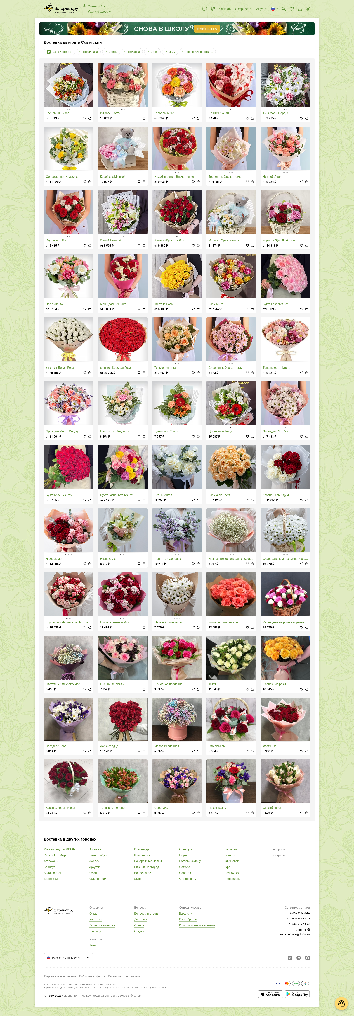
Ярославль (232, 879)
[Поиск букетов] (283, 9)
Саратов (185, 873)
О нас (93, 913)
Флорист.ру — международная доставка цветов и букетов (101, 995)
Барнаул (49, 867)
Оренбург (185, 849)
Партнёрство (188, 919)
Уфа (227, 867)
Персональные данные (60, 976)
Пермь (183, 855)
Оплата (139, 925)
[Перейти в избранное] (292, 9)
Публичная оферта (92, 976)
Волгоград (51, 879)
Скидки (139, 931)
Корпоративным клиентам (197, 925)
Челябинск (231, 873)
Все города (277, 849)
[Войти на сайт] (308, 9)
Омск (137, 879)
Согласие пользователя (124, 976)
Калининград (98, 879)
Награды (95, 931)
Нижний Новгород (146, 867)
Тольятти (230, 849)
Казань (93, 873)
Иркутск (94, 867)
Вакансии (185, 913)
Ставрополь (187, 879)
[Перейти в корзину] (300, 9)
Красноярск (142, 855)
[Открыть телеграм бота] (298, 958)
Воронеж (95, 849)
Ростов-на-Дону (190, 861)
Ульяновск (231, 861)
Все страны (277, 855)
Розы (92, 945)
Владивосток (52, 873)
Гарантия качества (102, 925)
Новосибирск (143, 873)
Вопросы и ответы (146, 913)
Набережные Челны (148, 861)
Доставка (140, 919)
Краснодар (141, 849)
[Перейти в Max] (307, 958)
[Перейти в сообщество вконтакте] (290, 958)
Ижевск (94, 861)
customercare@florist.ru (294, 934)
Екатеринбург (98, 855)
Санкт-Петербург (55, 855)
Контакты (95, 919)
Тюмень (229, 855)
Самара (184, 867)
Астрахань (51, 861)
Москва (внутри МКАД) (59, 849)
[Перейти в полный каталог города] (61, 9)
